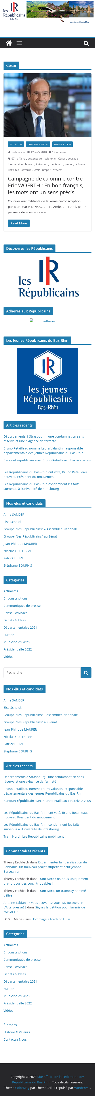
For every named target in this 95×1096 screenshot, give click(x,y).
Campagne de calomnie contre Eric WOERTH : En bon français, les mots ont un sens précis (46, 185)
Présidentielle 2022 (18, 649)
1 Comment (59, 152)
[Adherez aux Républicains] (47, 323)
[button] (47, 105)
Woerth (57, 170)
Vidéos (8, 656)
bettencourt (35, 158)
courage (73, 158)
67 (13, 158)
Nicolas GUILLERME (18, 551)
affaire (21, 158)
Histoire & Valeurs (17, 1032)
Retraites (13, 170)
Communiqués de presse (22, 605)
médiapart (56, 164)
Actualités (16, 144)
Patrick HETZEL (14, 558)
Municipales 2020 (17, 642)
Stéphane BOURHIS (18, 565)
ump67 (46, 170)
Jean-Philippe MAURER (20, 543)
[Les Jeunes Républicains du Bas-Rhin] (47, 381)
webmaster (18, 152)
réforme (80, 164)
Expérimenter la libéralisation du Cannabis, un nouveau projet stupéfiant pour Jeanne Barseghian (45, 867)
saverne (26, 170)
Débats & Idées (62, 144)
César (61, 158)
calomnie (50, 158)
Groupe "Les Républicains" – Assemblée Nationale (41, 529)
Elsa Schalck (12, 522)
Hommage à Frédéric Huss (51, 919)
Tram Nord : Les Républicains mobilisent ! (35, 836)
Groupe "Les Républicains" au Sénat (30, 536)
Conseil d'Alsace (15, 613)
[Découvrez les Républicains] (47, 278)
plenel (68, 164)
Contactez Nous (15, 1039)
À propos (10, 1025)
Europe (9, 635)
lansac (29, 164)
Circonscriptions (38, 144)
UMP (37, 170)
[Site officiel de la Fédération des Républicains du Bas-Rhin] (47, 3)
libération (41, 164)
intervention (15, 164)
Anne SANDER (14, 514)
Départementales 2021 (20, 627)
